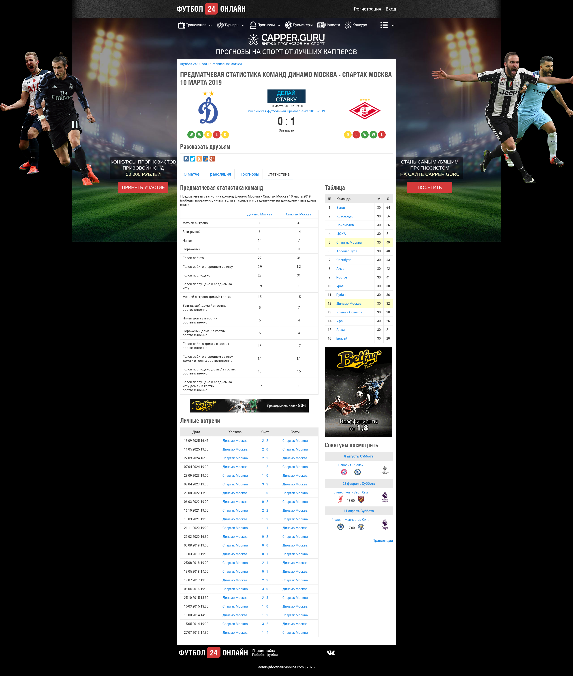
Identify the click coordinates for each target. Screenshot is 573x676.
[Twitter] (192, 159)
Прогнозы (266, 25)
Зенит (340, 208)
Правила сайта (263, 651)
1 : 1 (265, 528)
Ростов (342, 277)
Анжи (340, 330)
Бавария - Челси (350, 465)
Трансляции (196, 25)
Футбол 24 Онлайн (194, 64)
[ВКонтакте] (186, 159)
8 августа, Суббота (358, 456)
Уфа (339, 321)
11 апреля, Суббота (359, 511)
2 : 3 (265, 598)
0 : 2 (265, 502)
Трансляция (219, 174)
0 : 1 (265, 554)
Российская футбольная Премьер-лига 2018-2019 (286, 111)
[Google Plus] (212, 159)
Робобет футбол (265, 655)
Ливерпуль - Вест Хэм (351, 492)
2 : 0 (265, 449)
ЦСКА (341, 234)
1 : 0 (265, 476)
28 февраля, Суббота (359, 484)
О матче (191, 174)
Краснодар (344, 216)
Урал (340, 286)
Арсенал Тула (346, 251)
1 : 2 (265, 467)
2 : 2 (265, 441)
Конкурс (360, 25)
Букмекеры (303, 25)
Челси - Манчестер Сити (351, 520)
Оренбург (343, 260)
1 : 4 (265, 633)
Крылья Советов (349, 312)
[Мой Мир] (205, 159)
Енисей (341, 338)
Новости (332, 25)
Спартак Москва (298, 214)
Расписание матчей (227, 64)
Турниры (231, 25)
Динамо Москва (259, 214)
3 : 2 (265, 624)
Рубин (341, 295)
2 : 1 (265, 563)
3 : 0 (265, 589)
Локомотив (345, 225)
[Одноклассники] (199, 159)
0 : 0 (265, 545)
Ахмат (341, 269)
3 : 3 (265, 484)
